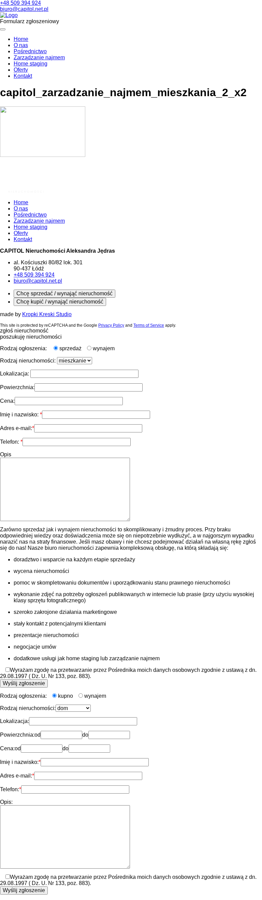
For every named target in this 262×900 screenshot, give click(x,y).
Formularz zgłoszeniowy (29, 21)
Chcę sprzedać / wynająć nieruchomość (64, 293)
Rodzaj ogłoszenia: (24, 348)
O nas (21, 45)
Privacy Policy (111, 325)
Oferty (21, 70)
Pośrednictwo (30, 51)
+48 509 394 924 (20, 3)
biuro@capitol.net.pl (24, 9)
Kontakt (23, 76)
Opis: (6, 802)
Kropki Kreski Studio (47, 314)
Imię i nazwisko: (20, 414)
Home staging (30, 64)
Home (21, 39)
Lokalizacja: (15, 374)
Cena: (7, 401)
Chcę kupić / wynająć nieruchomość (59, 302)
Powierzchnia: (17, 387)
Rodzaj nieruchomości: (28, 361)
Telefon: (10, 442)
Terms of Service (148, 325)
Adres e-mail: (16, 428)
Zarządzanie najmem (39, 57)
